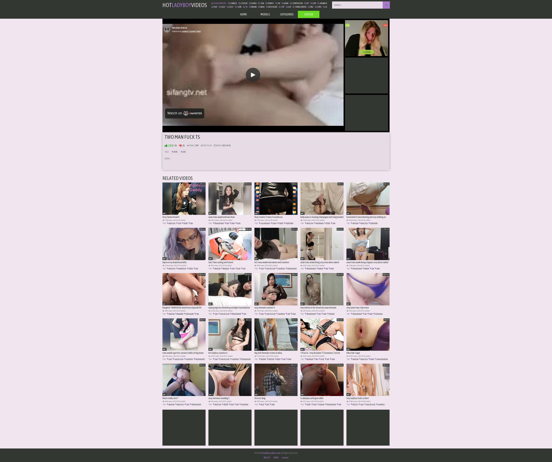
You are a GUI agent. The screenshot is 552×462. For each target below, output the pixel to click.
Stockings (244, 404)
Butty (278, 359)
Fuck (175, 152)
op (307, 3)
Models (265, 14)
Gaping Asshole (382, 359)
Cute (179, 223)
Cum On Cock (270, 268)
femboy (270, 3)
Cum (233, 268)
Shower (332, 314)
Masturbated (219, 223)
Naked (320, 268)
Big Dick (271, 359)
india (262, 7)
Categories (287, 14)
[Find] (386, 5)
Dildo (185, 223)
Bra (317, 359)
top (282, 7)
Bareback (309, 359)
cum (314, 3)
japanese (323, 3)
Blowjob (226, 268)
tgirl (239, 7)
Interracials (190, 314)
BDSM (226, 404)
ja (326, 7)
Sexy (233, 223)
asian (285, 3)
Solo (238, 223)
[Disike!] (180, 145)
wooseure (272, 7)
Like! (170, 145)
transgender (300, 7)
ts (246, 7)
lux (289, 7)
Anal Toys (171, 223)
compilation (297, 3)
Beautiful (180, 314)
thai (262, 3)
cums (319, 7)
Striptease (379, 314)
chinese (233, 3)
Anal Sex (355, 223)
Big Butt (263, 359)
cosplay (244, 3)
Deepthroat (182, 268)
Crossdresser (265, 223)
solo (223, 7)
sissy (231, 7)
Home (243, 14)
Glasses (321, 404)
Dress (274, 223)
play (215, 7)
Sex (184, 152)
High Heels (289, 223)
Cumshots (281, 268)
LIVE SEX (308, 14)
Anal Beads (320, 223)
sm (278, 3)
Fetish (281, 223)
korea (253, 3)
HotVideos (184, 5)
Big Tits (355, 404)
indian (254, 7)
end (311, 7)
